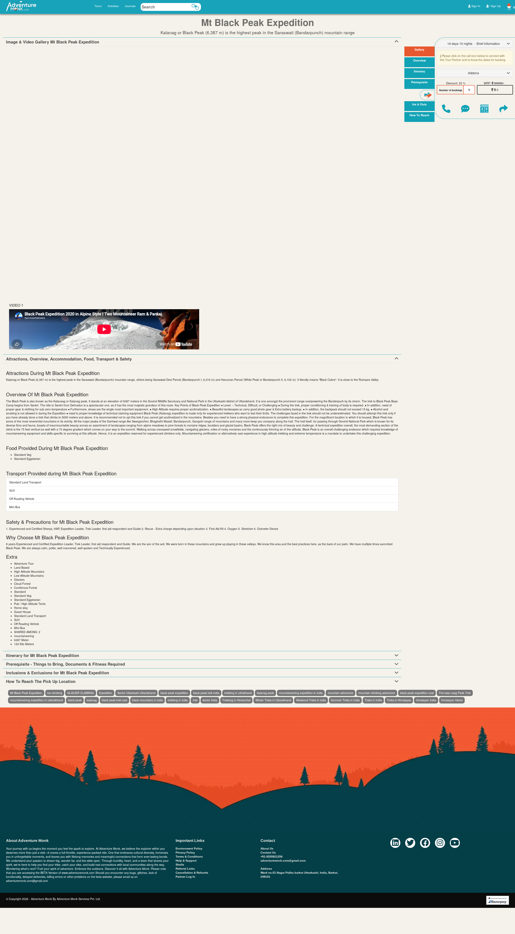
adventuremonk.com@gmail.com (283, 860)
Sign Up (495, 6)
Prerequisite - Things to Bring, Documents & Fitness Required (65, 664)
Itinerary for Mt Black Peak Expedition (42, 655)
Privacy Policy (185, 852)
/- (496, 89)
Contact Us (268, 852)
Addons (473, 73)
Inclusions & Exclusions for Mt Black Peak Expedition (57, 672)
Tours (98, 6)
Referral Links (185, 868)
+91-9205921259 (271, 856)
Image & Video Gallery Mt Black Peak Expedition (52, 42)
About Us (267, 848)
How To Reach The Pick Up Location (40, 681)
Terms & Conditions (189, 856)
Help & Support (186, 860)
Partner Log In (185, 876)
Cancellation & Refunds (192, 872)
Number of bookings (450, 90)
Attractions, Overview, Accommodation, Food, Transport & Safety (69, 359)
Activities (113, 6)
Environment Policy (189, 848)
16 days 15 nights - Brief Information (473, 43)
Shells (180, 864)
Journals (130, 6)
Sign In (475, 6)
